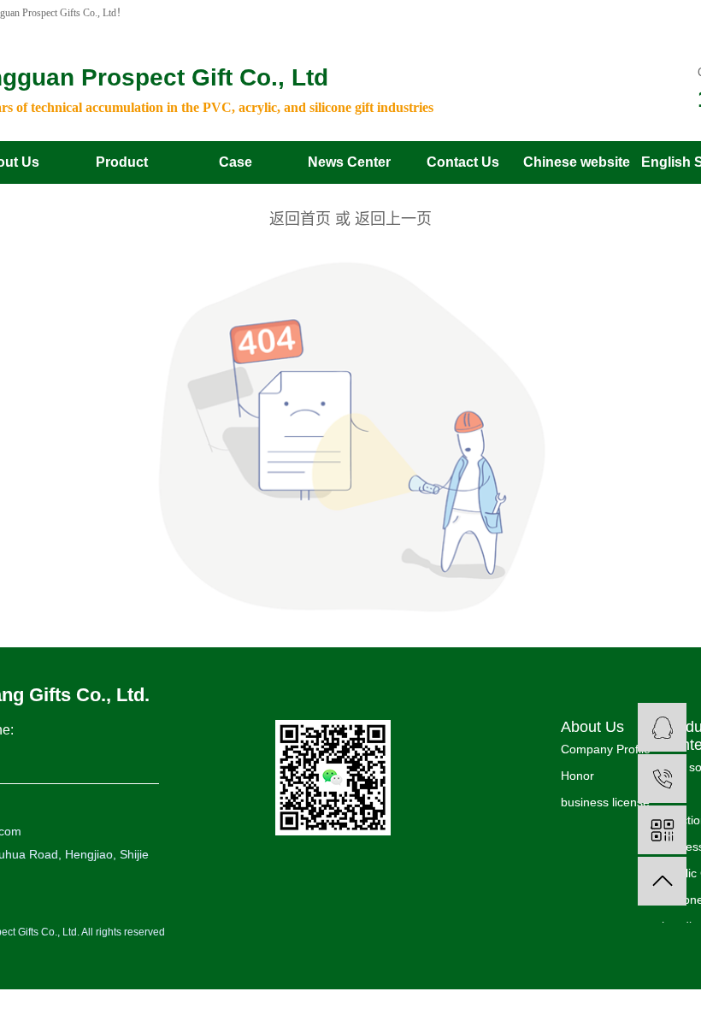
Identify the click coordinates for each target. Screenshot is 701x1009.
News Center (349, 162)
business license (605, 802)
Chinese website (576, 162)
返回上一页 (393, 218)
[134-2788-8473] (662, 778)
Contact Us (463, 162)
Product (122, 162)
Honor (577, 775)
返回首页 (300, 218)
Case (235, 162)
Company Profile (606, 749)
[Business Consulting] (662, 727)
